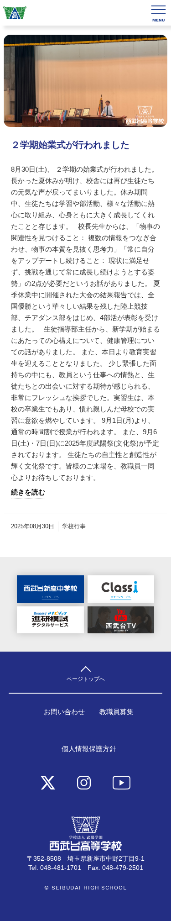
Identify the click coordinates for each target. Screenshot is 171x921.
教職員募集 (116, 712)
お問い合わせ (64, 712)
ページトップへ (86, 679)
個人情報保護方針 (89, 749)
